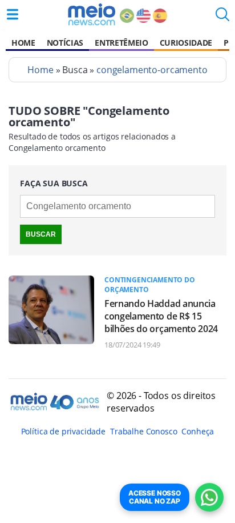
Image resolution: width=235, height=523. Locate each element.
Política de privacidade (63, 431)
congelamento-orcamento (151, 69)
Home (23, 42)
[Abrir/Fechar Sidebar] (12, 14)
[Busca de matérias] (222, 17)
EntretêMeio (121, 42)
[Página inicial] (91, 14)
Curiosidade (186, 42)
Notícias (65, 42)
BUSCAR (41, 234)
